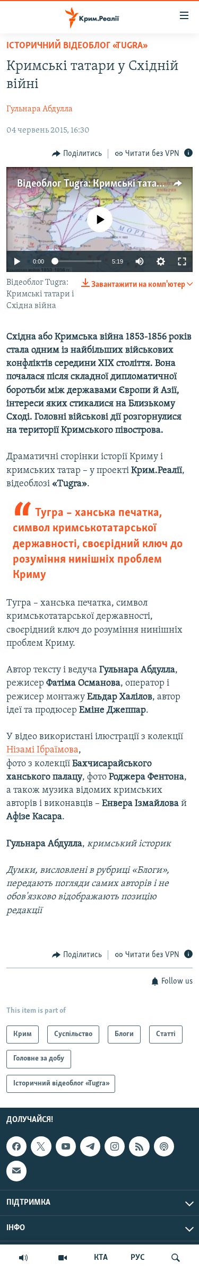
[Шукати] (176, 1257)
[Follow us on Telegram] (90, 1146)
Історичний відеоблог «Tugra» (76, 46)
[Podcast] (164, 1146)
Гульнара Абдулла (39, 109)
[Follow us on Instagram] (115, 1146)
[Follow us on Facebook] (16, 1146)
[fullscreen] (182, 261)
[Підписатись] (16, 1171)
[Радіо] (23, 1257)
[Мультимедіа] (63, 1257)
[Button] (77, 154)
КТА (101, 1258)
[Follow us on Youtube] (66, 1146)
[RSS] (139, 1146)
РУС (138, 1258)
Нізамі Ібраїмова (42, 750)
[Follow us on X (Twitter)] (41, 1146)
